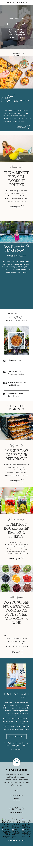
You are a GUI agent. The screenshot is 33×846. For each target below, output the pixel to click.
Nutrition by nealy (16, 596)
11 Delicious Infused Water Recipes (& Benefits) (16, 530)
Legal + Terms (19, 841)
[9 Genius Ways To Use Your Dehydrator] (16, 426)
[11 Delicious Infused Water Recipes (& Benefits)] (16, 500)
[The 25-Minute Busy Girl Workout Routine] (16, 148)
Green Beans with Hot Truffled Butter (17, 383)
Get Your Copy (16, 737)
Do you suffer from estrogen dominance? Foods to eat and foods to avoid (16, 612)
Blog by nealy (16, 445)
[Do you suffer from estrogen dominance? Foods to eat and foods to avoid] (16, 578)
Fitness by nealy (16, 167)
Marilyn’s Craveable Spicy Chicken (16, 395)
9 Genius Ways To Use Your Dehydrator (16, 455)
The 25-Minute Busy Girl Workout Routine (16, 179)
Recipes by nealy (16, 518)
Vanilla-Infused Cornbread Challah (16, 372)
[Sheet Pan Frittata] (29, 127)
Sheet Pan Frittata (16, 101)
